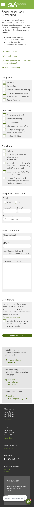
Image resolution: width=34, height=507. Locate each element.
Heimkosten (11, 86)
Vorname (7, 208)
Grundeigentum (13, 122)
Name (20, 208)
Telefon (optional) (9, 235)
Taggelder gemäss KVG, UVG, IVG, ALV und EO (18, 173)
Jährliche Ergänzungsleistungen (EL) (18, 397)
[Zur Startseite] (17, 4)
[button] (3, 4)
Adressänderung (10, 52)
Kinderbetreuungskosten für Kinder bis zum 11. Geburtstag (18, 94)
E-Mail (6, 243)
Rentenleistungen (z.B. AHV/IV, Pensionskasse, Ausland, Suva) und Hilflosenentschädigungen (18, 165)
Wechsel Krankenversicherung (18, 90)
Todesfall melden (10, 56)
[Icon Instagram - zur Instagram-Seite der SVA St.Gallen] (13, 459)
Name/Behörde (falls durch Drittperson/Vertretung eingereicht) (16, 252)
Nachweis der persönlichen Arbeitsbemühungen (16, 381)
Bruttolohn (11, 151)
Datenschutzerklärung (11, 317)
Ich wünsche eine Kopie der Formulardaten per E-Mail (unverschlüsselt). (17, 323)
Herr (19, 202)
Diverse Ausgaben (13, 100)
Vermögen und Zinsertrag (16, 115)
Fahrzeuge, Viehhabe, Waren (18, 126)
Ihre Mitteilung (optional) (12, 261)
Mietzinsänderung (13, 82)
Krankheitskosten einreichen (14, 361)
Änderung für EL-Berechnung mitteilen (17, 336)
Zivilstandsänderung (12, 67)
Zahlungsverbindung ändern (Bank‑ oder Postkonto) (18, 62)
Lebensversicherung (14, 119)
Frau (9, 202)
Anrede (6, 198)
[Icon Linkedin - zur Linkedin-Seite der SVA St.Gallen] (5, 459)
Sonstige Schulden (14, 136)
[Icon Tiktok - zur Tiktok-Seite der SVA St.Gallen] (17, 459)
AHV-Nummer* (9, 216)
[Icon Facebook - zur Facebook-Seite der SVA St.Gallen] (9, 459)
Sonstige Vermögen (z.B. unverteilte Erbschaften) (16, 131)
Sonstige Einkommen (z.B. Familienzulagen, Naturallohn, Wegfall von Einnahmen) (18, 180)
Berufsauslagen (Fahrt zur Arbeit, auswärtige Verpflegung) (16, 157)
